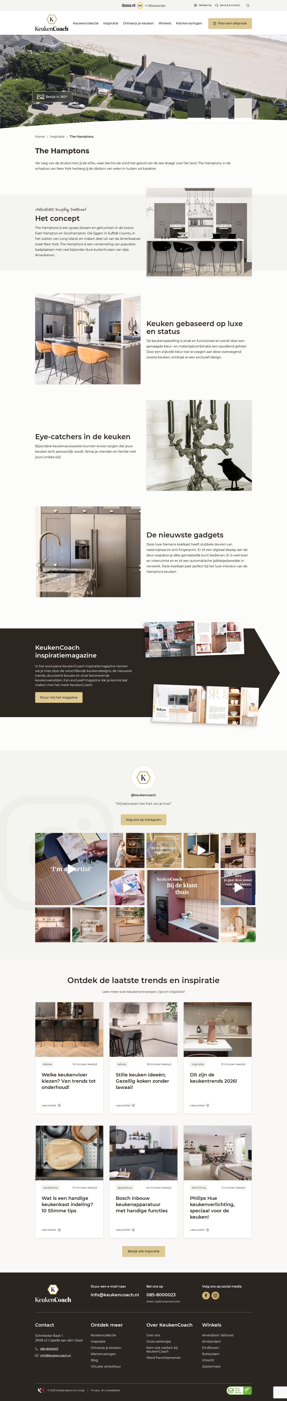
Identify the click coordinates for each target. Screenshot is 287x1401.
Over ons (153, 1335)
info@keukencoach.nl (115, 1294)
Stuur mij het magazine (59, 697)
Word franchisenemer (163, 1358)
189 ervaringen (156, 5)
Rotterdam (210, 1354)
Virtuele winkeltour (106, 1366)
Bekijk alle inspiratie (144, 1251)
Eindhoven (210, 1348)
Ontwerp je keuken (138, 23)
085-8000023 (161, 1294)
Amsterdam (211, 1341)
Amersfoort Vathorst (218, 1335)
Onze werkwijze (158, 1341)
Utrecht (208, 1360)
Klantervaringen (189, 23)
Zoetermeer (211, 1366)
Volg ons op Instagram (143, 820)
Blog (94, 1360)
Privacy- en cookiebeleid (105, 1390)
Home (40, 136)
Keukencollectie (86, 23)
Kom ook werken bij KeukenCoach (162, 1349)
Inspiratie (110, 23)
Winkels (165, 23)
